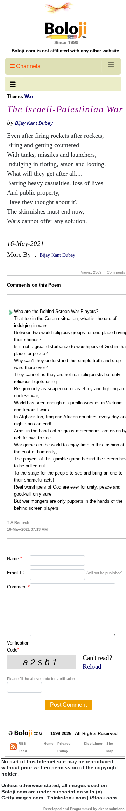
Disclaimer (93, 743)
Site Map (109, 747)
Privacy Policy (64, 747)
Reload (92, 666)
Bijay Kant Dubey (34, 123)
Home (49, 743)
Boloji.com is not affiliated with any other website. (66, 50)
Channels (27, 66)
